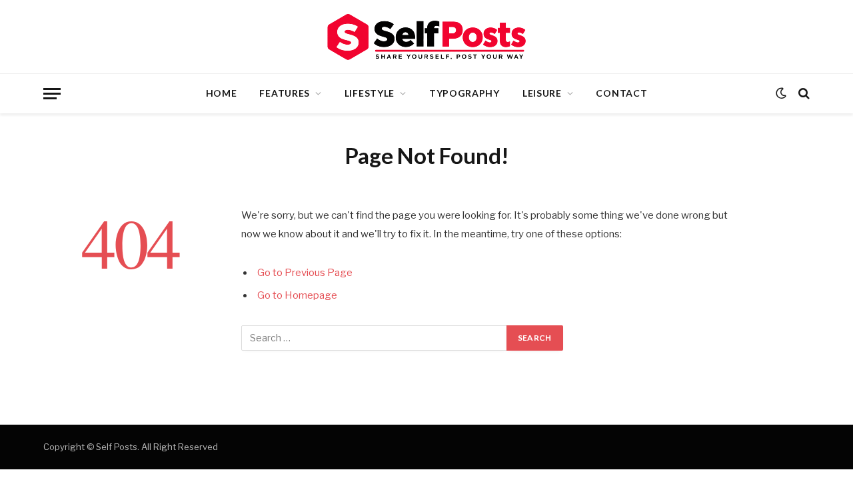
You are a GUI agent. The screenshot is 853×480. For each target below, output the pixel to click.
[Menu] (52, 94)
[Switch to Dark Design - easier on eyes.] (781, 93)
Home (221, 93)
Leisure (542, 93)
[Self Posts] (426, 37)
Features (284, 93)
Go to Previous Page (305, 273)
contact (621, 93)
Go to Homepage (297, 295)
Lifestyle (370, 93)
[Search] (803, 94)
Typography (464, 93)
